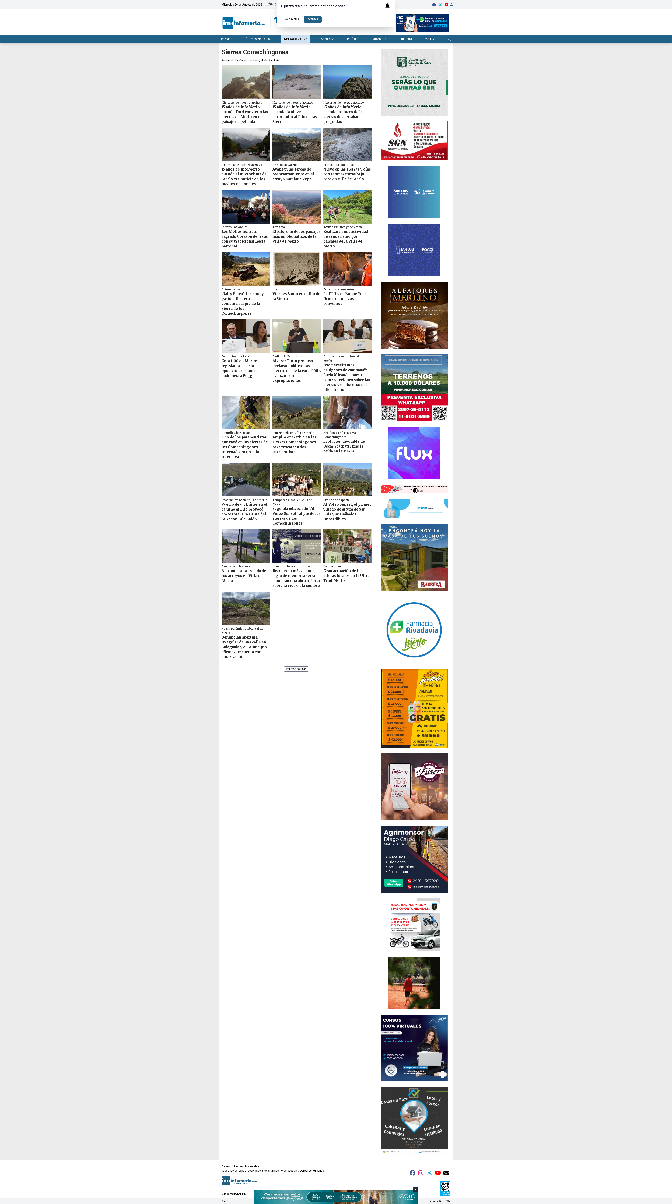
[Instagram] (421, 1173)
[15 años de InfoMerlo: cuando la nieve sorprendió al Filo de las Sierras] (296, 82)
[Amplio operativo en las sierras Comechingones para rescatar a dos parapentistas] (296, 412)
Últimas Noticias (257, 39)
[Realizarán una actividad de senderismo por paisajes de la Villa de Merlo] (347, 207)
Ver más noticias (296, 669)
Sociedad (327, 39)
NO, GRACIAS (291, 19)
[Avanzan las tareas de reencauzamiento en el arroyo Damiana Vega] (296, 144)
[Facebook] (434, 4)
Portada (226, 39)
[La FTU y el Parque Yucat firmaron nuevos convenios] (347, 269)
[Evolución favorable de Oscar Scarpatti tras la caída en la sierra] (347, 412)
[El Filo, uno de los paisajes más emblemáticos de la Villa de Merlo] (296, 207)
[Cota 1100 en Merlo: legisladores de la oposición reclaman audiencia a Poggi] (246, 336)
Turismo (405, 39)
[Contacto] (446, 1173)
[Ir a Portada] (254, 22)
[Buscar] (449, 39)
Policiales (378, 39)
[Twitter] (440, 4)
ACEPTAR (313, 19)
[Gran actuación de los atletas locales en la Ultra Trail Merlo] (347, 546)
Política (352, 39)
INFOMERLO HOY (295, 39)
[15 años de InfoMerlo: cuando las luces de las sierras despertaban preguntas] (347, 82)
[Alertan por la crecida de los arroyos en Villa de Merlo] (246, 546)
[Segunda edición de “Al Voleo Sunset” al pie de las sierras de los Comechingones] (296, 479)
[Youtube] (446, 4)
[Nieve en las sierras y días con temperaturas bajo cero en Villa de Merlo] (347, 144)
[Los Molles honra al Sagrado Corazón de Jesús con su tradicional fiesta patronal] (246, 207)
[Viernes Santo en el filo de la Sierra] (296, 269)
